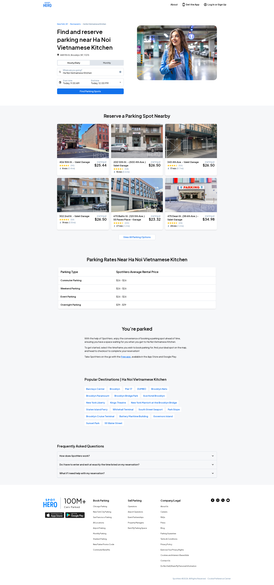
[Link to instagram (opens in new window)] (217, 501)
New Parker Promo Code (103, 544)
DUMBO (141, 388)
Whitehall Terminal (123, 409)
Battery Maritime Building (133, 416)
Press (163, 523)
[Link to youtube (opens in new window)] (228, 501)
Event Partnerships (136, 517)
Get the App (192, 4)
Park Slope (174, 409)
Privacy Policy (166, 544)
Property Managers (136, 523)
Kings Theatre (118, 402)
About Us (164, 506)
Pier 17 (128, 388)
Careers (164, 512)
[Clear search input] (120, 72)
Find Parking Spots (90, 91)
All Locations (98, 523)
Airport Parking (99, 528)
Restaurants (75, 24)
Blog (163, 528)
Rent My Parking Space (137, 528)
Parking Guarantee (168, 533)
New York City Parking (102, 512)
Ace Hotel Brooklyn (154, 395)
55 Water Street (113, 423)
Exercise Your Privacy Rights (172, 550)
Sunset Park (92, 423)
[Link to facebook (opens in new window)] (212, 501)
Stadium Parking (100, 539)
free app (126, 356)
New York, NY (62, 24)
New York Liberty (95, 402)
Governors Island (163, 416)
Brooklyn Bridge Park (126, 395)
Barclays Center (95, 388)
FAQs (163, 517)
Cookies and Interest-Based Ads (175, 555)
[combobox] (90, 72)
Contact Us (165, 561)
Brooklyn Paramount (97, 395)
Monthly (107, 62)
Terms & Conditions (169, 539)
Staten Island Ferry (97, 409)
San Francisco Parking (102, 517)
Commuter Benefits (101, 550)
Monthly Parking (99, 533)
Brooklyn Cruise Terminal (100, 416)
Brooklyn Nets (159, 388)
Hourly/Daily (73, 62)
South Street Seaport (151, 409)
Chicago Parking (100, 506)
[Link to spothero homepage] (50, 503)
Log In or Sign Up (217, 4)
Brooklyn (115, 388)
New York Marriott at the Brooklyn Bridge (154, 402)
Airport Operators (135, 512)
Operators (132, 506)
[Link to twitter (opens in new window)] (223, 501)
